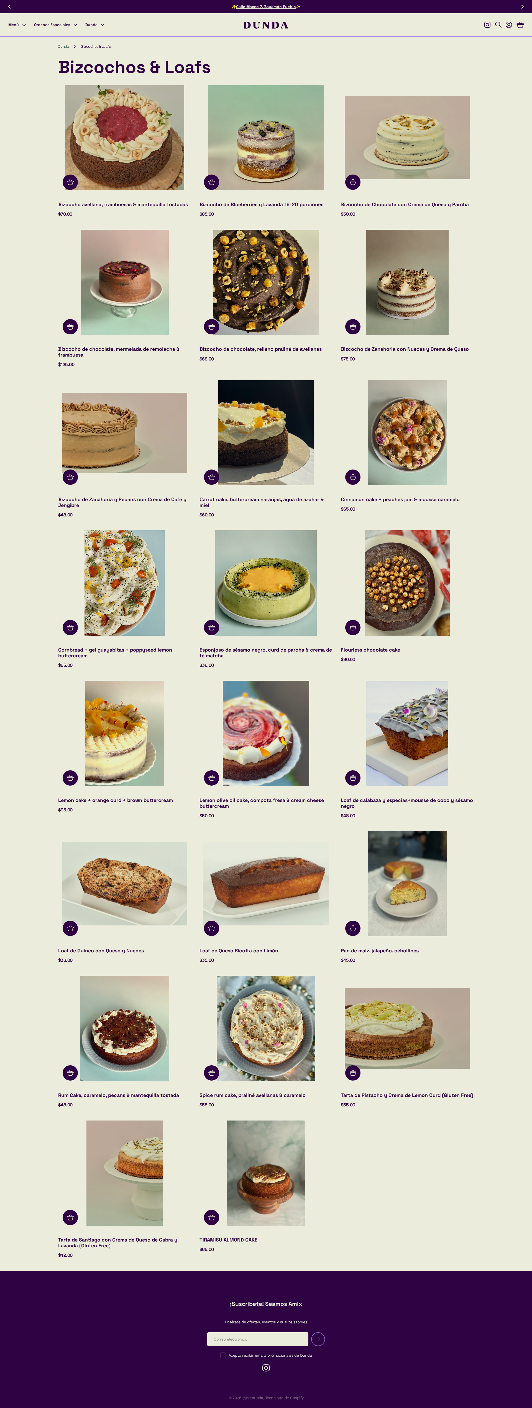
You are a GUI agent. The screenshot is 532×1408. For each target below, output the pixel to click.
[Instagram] (266, 1368)
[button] (9, 6)
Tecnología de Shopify (284, 1398)
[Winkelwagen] (520, 25)
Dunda (91, 24)
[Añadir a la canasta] (70, 182)
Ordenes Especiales (52, 24)
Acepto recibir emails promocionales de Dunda (270, 1355)
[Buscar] (498, 25)
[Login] (509, 25)
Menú (13, 24)
